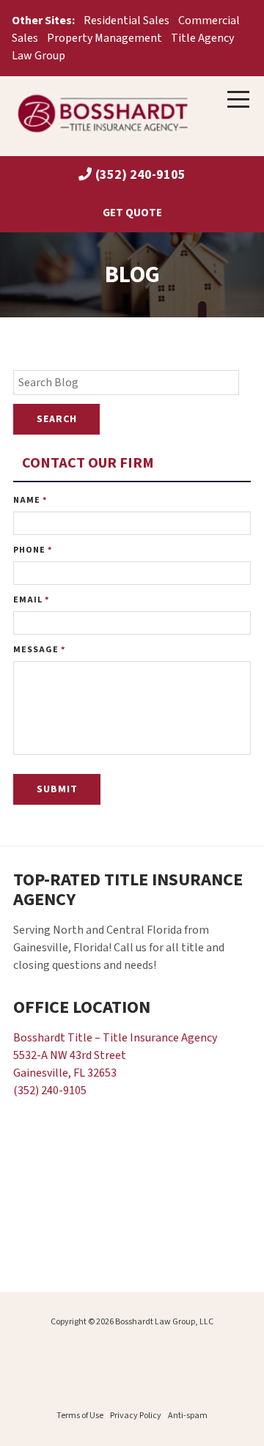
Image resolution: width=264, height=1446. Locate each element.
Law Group (38, 56)
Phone (32, 550)
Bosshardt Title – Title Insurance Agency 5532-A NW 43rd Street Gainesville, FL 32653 (115, 1055)
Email (31, 600)
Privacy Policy (135, 1415)
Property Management (104, 38)
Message (39, 649)
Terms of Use (79, 1415)
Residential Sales (126, 20)
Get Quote (132, 212)
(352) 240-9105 (140, 175)
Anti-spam (188, 1415)
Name (30, 500)
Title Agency (202, 38)
